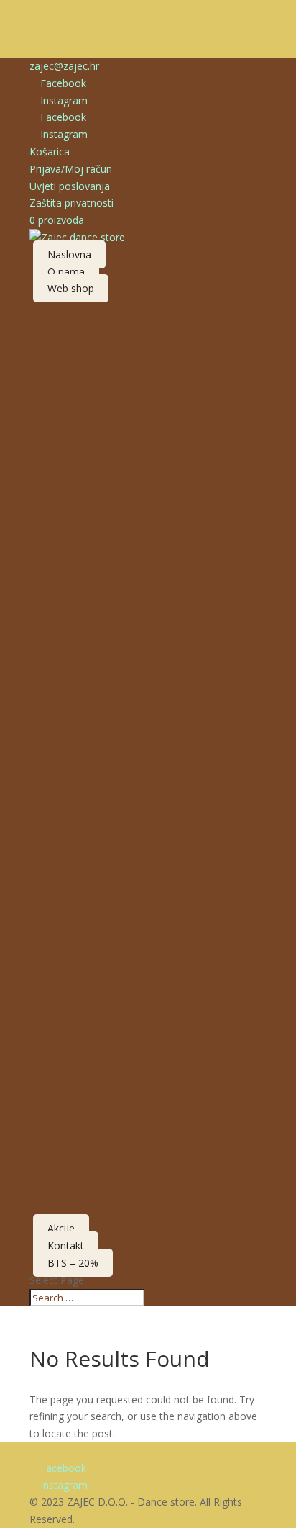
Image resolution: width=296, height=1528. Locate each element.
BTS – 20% (72, 1263)
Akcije (61, 1228)
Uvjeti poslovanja (69, 186)
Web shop (70, 288)
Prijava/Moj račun (70, 169)
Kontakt (65, 1245)
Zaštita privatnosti (71, 202)
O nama (66, 272)
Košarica (49, 151)
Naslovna (69, 254)
